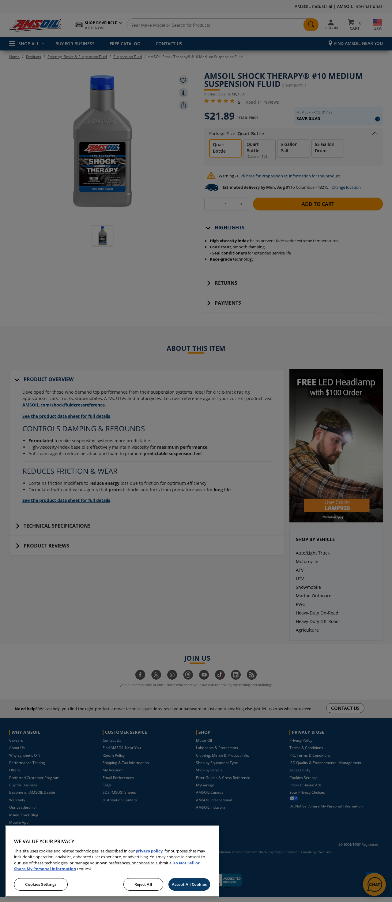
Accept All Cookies (189, 884)
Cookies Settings (40, 884)
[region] (112, 861)
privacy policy (149, 851)
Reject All (143, 884)
